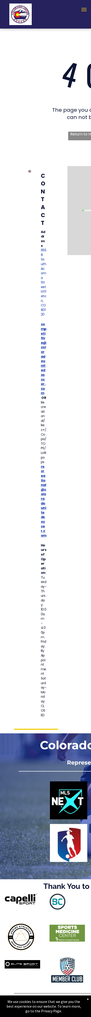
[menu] (84, 9)
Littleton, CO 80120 (43, 303)
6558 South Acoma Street (43, 268)
